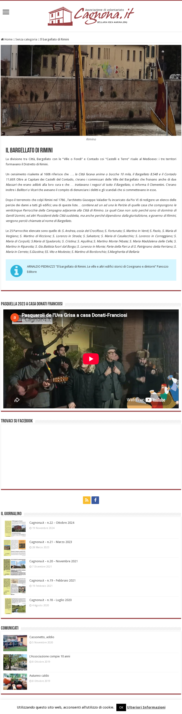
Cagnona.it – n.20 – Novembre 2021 (53, 561)
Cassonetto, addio (41, 637)
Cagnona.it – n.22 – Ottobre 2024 (51, 522)
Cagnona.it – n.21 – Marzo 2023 (50, 542)
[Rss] (87, 500)
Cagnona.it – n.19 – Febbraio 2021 (52, 580)
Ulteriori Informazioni (146, 707)
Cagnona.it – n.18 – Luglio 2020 (50, 600)
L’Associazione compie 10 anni (49, 656)
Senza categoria (26, 39)
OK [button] (121, 707)
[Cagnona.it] (91, 15)
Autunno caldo (39, 675)
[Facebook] (95, 500)
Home (8, 39)
